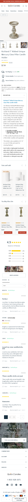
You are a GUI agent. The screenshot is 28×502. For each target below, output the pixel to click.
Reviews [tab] (4, 279)
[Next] (25, 165)
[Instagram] (12, 485)
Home (3, 10)
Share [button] (5, 311)
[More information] (5, 91)
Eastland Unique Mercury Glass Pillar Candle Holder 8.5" (7, 226)
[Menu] (2, 6)
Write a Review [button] (14, 275)
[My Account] (23, 6)
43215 (18, 87)
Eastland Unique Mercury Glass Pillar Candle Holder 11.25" (21, 226)
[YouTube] (21, 485)
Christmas (20, 10)
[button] (3, 45)
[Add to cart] (10, 195)
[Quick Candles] (14, 6)
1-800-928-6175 (14, 480)
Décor (7, 10)
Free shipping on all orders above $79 (14, 1)
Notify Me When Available (19, 499)
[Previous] (22, 165)
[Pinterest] (16, 485)
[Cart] (26, 6)
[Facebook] (7, 485)
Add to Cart (8, 232)
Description (6, 95)
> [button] (22, 417)
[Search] (5, 6)
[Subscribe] (24, 440)
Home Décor (13, 10)
